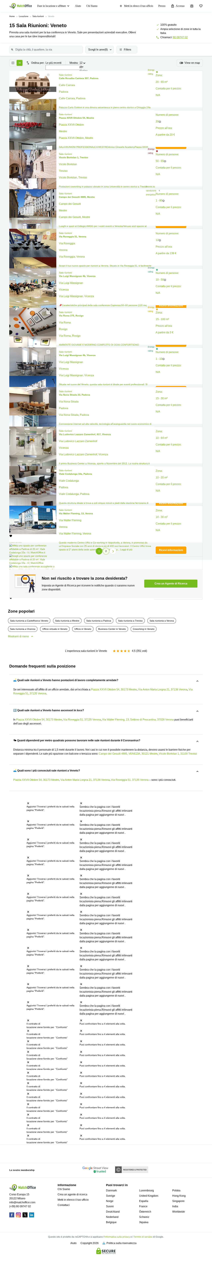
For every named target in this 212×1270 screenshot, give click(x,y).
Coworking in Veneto (143, 629)
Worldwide (178, 1211)
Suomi (110, 1206)
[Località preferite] (201, 6)
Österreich (145, 1211)
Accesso (180, 5)
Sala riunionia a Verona (162, 620)
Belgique (111, 1222)
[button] (47, 75)
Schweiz (144, 1217)
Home (12, 16)
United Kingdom (148, 1195)
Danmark (111, 1190)
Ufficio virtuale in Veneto (54, 629)
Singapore (178, 1201)
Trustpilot (13, 1153)
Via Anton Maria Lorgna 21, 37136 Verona (162, 689)
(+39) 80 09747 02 (20, 1206)
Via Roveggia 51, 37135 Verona (82, 719)
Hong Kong (179, 1195)
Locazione (23, 16)
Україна (143, 1222)
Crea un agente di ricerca (72, 1194)
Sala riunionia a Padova (98, 620)
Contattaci (64, 1205)
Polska (176, 1190)
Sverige (110, 1195)
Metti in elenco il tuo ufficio (138, 5)
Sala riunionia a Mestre (67, 620)
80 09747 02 (180, 37)
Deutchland (113, 1211)
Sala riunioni (38, 16)
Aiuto (78, 5)
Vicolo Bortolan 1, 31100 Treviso (178, 753)
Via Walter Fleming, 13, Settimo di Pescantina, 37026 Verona (138, 719)
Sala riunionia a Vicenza (22, 629)
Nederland (112, 1217)
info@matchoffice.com (22, 1202)
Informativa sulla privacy (117, 1236)
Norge (109, 1201)
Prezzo (161, 5)
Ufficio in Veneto (82, 629)
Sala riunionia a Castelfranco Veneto (29, 620)
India (175, 1206)
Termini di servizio (143, 1236)
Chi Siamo (91, 5)
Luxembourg (146, 1190)
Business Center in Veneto (112, 629)
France (143, 1206)
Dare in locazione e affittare (51, 5)
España (143, 1201)
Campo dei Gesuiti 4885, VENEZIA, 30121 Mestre (128, 753)
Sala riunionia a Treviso (130, 620)
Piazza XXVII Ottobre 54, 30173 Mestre (114, 689)
